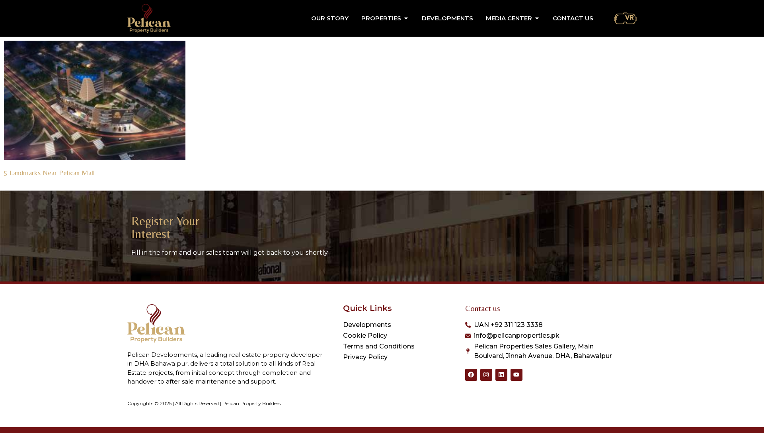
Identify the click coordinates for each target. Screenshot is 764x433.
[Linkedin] (501, 375)
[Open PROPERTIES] (406, 18)
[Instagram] (486, 375)
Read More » (19, 182)
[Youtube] (516, 375)
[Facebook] (471, 375)
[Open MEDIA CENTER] (537, 18)
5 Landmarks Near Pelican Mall (49, 172)
